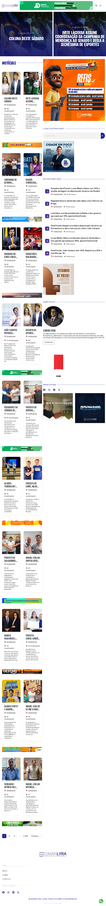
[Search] (103, 136)
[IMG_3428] (22, 825)
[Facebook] (44, 390)
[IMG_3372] (22, 221)
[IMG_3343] (22, 297)
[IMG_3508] (22, 602)
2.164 (25, 836)
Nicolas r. (59, 903)
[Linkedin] (54, 390)
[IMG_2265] (22, 751)
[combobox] (72, 136)
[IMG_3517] (74, 120)
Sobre (5, 875)
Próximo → (36, 836)
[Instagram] (49, 390)
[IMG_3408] (22, 673)
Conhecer (48, 342)
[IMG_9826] (56, 9)
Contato (6, 879)
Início (4, 871)
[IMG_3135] (22, 147)
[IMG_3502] (22, 525)
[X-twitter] (59, 390)
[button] (96, 5)
